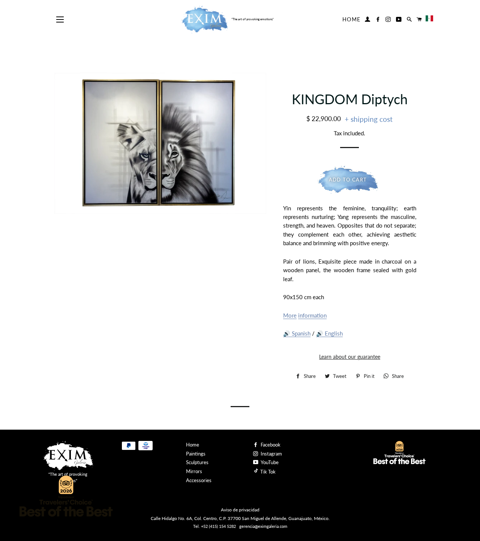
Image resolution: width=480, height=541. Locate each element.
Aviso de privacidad (240, 510)
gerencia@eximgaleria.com (263, 526)
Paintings (196, 454)
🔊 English (329, 333)
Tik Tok (267, 472)
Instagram (271, 454)
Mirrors (194, 471)
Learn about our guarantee (349, 357)
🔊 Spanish (296, 333)
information (312, 315)
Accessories (199, 480)
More (290, 315)
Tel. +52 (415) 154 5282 (214, 526)
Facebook (270, 445)
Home (351, 19)
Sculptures (197, 462)
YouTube (269, 462)
